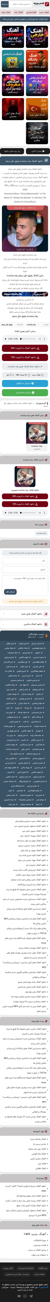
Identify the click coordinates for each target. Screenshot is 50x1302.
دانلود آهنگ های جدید (31, 614)
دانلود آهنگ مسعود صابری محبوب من (30, 826)
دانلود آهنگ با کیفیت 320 (23, 348)
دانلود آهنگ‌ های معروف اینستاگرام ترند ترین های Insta (25, 940)
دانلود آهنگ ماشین (33, 624)
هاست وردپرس (39, 1245)
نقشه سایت (39, 1274)
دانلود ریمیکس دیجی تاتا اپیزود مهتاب (29, 1001)
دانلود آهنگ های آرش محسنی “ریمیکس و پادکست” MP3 (24, 965)
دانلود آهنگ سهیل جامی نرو (34, 831)
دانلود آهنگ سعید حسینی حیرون (32, 845)
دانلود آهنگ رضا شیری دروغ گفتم (32, 884)
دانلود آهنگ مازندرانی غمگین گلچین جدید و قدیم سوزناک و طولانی (25, 975)
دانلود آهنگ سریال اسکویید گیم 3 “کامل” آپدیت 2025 (25, 1188)
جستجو (5, 4)
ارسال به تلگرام (23, 383)
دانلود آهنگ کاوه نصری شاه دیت (32, 855)
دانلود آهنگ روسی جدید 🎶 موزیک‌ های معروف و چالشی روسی (25, 1119)
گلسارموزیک (41, 4)
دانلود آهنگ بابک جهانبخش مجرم (32, 982)
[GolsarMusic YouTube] (19, 1296)
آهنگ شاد (18, 12)
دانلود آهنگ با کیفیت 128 (23, 357)
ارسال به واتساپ (23, 392)
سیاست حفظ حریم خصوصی (17, 1274)
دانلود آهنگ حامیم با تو (36, 865)
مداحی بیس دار (39, 1144)
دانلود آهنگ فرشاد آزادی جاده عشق (31, 1205)
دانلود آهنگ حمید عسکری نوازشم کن (30, 821)
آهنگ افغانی (41, 1168)
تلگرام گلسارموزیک (26, 1268)
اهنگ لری (42, 1163)
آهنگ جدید (44, 12)
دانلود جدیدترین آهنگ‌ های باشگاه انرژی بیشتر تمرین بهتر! (26, 911)
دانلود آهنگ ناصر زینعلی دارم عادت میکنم (28, 879)
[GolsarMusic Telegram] (31, 1296)
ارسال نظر (10, 591)
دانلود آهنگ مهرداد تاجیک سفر (33, 836)
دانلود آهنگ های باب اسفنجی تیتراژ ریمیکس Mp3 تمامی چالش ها (25, 921)
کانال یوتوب (8, 1268)
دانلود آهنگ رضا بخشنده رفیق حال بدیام (24, 161)
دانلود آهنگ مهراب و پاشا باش (33, 850)
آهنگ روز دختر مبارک (37, 1149)
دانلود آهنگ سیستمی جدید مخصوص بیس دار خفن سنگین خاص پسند (24, 901)
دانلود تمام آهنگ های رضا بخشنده (24, 366)
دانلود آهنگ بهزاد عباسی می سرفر (32, 860)
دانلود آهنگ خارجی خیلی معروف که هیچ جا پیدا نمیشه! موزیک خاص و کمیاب (26, 892)
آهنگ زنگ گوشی (39, 1154)
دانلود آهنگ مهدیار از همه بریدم (32, 948)
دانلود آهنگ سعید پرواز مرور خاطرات (31, 875)
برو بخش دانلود (10, 151)
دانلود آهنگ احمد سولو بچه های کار (31, 1196)
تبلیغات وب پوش (39, 1255)
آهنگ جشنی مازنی (38, 1158)
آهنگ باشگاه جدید (38, 1139)
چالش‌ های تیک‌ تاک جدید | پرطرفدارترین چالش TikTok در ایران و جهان (26, 931)
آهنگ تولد (6, 12)
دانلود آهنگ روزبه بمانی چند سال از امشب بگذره (26, 1201)
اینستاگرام (43, 1268)
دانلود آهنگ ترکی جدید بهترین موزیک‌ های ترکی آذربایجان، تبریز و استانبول (26, 955)
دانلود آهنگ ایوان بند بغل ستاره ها (31, 841)
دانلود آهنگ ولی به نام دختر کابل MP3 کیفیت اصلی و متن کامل (24, 1009)
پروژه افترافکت (40, 1240)
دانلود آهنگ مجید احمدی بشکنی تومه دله (28, 996)
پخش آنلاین (36, 151)
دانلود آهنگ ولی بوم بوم (35, 992)
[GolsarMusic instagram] (24, 1296)
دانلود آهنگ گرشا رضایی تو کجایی (32, 987)
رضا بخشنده (41, 533)
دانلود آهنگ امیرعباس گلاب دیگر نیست (29, 870)
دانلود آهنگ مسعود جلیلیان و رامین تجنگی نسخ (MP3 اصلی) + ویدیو (26, 1213)
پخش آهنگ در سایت (37, 1250)
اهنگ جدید (36, 375)
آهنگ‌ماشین (31, 12)
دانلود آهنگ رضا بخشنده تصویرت (25, 490)
